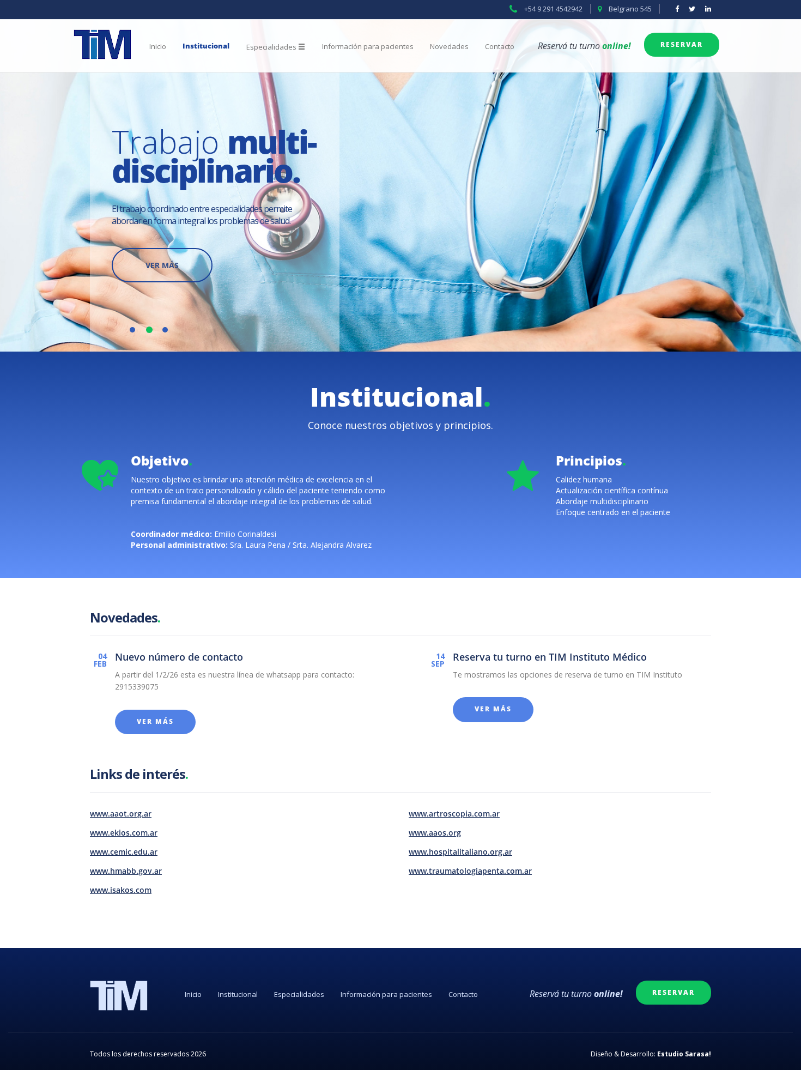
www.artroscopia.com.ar (454, 814)
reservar (681, 45)
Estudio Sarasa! (684, 1054)
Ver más (162, 265)
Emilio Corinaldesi (245, 534)
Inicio (157, 46)
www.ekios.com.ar (123, 833)
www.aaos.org (435, 833)
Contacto (499, 46)
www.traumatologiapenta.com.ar (470, 871)
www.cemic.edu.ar (123, 852)
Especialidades (299, 994)
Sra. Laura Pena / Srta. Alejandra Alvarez (301, 545)
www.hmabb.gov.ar (126, 871)
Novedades (449, 46)
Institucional (206, 46)
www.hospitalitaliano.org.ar (460, 852)
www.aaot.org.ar (120, 814)
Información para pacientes (368, 46)
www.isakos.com (120, 890)
